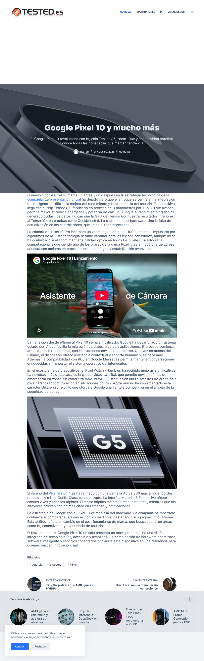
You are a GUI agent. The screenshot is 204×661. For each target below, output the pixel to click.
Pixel (72, 564)
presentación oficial (65, 199)
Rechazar (40, 646)
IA (161, 11)
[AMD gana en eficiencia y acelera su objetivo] (18, 616)
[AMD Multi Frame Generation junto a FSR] (160, 616)
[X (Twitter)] (192, 12)
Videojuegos (176, 11)
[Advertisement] (102, 54)
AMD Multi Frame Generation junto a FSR (181, 616)
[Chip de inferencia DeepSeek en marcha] (66, 616)
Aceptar (20, 646)
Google (55, 564)
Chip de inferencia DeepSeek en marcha (88, 616)
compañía (35, 199)
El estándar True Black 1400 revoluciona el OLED (134, 617)
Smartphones (145, 11)
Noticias (125, 11)
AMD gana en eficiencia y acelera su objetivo (40, 616)
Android (36, 564)
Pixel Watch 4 (60, 493)
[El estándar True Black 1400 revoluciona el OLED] (113, 616)
